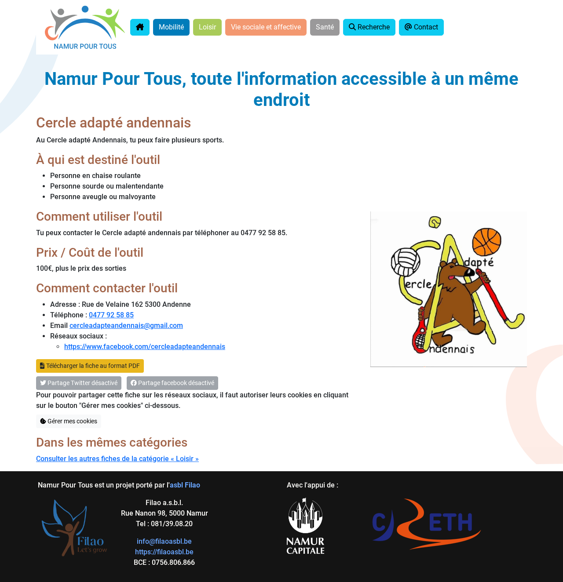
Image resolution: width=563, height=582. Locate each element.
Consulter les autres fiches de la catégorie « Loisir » (117, 459)
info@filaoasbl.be (164, 541)
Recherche (373, 27)
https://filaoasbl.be (164, 552)
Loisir (207, 27)
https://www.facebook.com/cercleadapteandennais (144, 346)
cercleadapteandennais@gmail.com (126, 325)
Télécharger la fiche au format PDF (92, 365)
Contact (425, 27)
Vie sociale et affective (266, 27)
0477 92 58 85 (111, 315)
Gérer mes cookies (71, 421)
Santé (325, 27)
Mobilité (171, 27)
